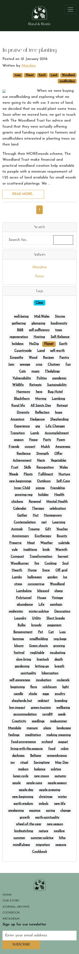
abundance (25, 604)
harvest (63, 556)
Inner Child (22, 488)
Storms (60, 316)
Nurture (64, 474)
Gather (22, 515)
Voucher (62, 529)
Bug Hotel (55, 391)
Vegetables (58, 460)
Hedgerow (37, 419)
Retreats (35, 385)
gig (37, 426)
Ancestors (17, 419)
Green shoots (38, 645)
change (65, 810)
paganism (54, 625)
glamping (38, 323)
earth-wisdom (23, 803)
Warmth (61, 549)
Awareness (62, 446)
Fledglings (52, 371)
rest (44, 522)
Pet (40, 632)
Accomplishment (57, 433)
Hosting (39, 337)
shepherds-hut (22, 700)
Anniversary (20, 536)
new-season (55, 824)
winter (62, 796)
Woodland (68, 75)
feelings (13, 735)
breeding (60, 700)
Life (41, 604)
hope (58, 412)
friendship (57, 488)
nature (43, 831)
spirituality (28, 673)
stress (18, 584)
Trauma (34, 529)
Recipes (48, 357)
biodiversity (59, 323)
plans (47, 728)
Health (59, 494)
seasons (61, 844)
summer (19, 838)
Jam (11, 364)
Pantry (64, 357)
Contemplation (25, 522)
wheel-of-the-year (28, 824)
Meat (31, 543)
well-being (21, 316)
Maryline (39, 267)
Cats (22, 371)
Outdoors (44, 481)
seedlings (38, 721)
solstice (56, 769)
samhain (56, 604)
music (35, 371)
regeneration (19, 337)
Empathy (16, 357)
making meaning (58, 735)
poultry (60, 693)
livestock (43, 659)
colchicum (50, 687)
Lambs (17, 577)
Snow (46, 570)
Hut (35, 515)
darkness (18, 755)
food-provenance (23, 742)
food (51, 748)
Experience (22, 426)
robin (64, 748)
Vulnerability (22, 378)
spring (50, 810)
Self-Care (63, 481)
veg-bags (59, 639)
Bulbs (22, 625)
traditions (30, 549)
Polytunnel (23, 597)
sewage (25, 364)
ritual (24, 762)
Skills (27, 467)
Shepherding (59, 419)
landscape (64, 728)
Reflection (42, 412)
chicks (33, 693)
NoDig (34, 343)
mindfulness (21, 844)
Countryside (23, 350)
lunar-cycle (20, 776)
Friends (14, 446)
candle (18, 693)
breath (59, 666)
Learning (58, 522)
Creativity (19, 721)
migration (43, 844)
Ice (65, 577)
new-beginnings (20, 481)
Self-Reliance (60, 337)
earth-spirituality (47, 817)
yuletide (64, 543)
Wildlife (18, 385)
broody (36, 625)
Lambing (58, 398)
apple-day (26, 790)
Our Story (10, 901)
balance (39, 769)
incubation (43, 680)
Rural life (18, 405)
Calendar (19, 508)
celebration (58, 508)
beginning (17, 687)
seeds (62, 714)
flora (33, 687)
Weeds (13, 474)
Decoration (62, 611)
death (58, 659)
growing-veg (23, 494)
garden (52, 577)
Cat (51, 632)
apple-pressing (49, 790)
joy (13, 762)
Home (32, 570)
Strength (42, 453)
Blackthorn (22, 398)
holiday (43, 494)
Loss (62, 632)
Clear (39, 302)
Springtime (42, 762)
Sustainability (57, 385)
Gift (48, 529)
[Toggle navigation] (70, 9)
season (18, 439)
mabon (23, 769)
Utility (36, 618)
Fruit (14, 467)
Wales (63, 467)
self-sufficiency (39, 330)
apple (16, 783)
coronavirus (36, 584)
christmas (45, 796)
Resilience (24, 453)
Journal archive (16, 907)
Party (47, 439)
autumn (60, 776)
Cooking (51, 563)
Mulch (45, 446)
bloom (18, 645)
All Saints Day (41, 405)
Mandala (14, 728)
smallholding (67, 81)
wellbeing (63, 707)
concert (30, 446)
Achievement (22, 460)
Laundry (20, 618)
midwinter (16, 611)
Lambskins (24, 591)
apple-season (57, 783)
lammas (18, 639)
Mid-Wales (41, 316)
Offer (58, 453)
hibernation (50, 673)
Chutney (54, 364)
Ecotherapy (43, 536)
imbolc (43, 803)
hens (39, 391)
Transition (17, 433)
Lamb (34, 433)
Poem (61, 439)
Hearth (17, 570)
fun (68, 364)
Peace (33, 439)
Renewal (35, 501)
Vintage (57, 597)
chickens (17, 501)
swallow (59, 831)
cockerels (63, 680)
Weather (46, 543)
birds (46, 549)
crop (39, 364)
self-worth (57, 350)
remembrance (57, 755)
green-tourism (41, 707)
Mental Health (57, 501)
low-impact (17, 707)
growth (25, 817)
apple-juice (34, 783)
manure (32, 728)
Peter (39, 276)
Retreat (62, 405)
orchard (47, 742)
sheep (58, 591)
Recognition (45, 467)
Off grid (61, 570)
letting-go (42, 666)
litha (62, 838)
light (65, 687)
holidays (17, 343)
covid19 (47, 714)
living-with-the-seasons (27, 748)
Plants (28, 474)
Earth (42, 75)
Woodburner (20, 563)
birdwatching (23, 831)
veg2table (37, 652)
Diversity (23, 412)
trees (18, 75)
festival (19, 652)
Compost (17, 556)
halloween (34, 577)
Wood (33, 357)
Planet (30, 75)
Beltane (35, 755)
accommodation (25, 714)
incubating (57, 652)
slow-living (23, 659)
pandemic (59, 378)
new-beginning (22, 796)
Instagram (11, 919)
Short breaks (55, 618)
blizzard (43, 591)
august (63, 742)
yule (15, 549)
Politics (42, 378)
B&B (20, 330)
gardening (22, 666)
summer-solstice (42, 838)
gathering (19, 323)
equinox (34, 810)
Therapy (38, 508)
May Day (61, 762)
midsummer (58, 721)
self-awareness (20, 680)
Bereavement (22, 632)
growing (59, 645)
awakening (16, 810)
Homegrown (53, 515)
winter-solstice (39, 611)
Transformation (41, 556)
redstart (43, 700)
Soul (65, 563)
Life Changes (55, 426)
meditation (33, 735)
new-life (59, 803)
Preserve (15, 543)
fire (36, 563)
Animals (17, 529)
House (41, 597)
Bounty (62, 536)
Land (54, 75)
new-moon (41, 776)
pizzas (40, 488)
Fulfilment (45, 474)
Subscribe (21, 944)
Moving (40, 398)
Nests (41, 460)
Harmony (23, 391)
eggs (46, 693)
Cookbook (39, 851)
